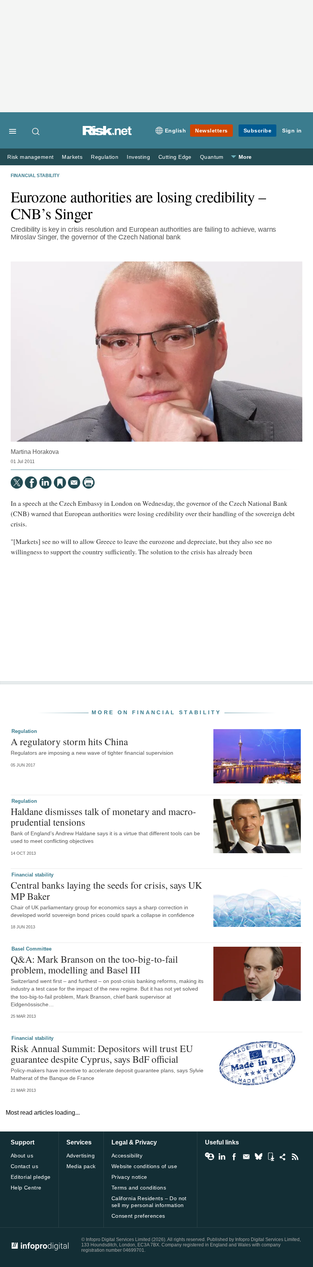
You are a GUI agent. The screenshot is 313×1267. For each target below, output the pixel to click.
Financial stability (35, 175)
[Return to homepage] (107, 133)
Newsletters (211, 131)
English (175, 131)
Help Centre (26, 1188)
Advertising (80, 1155)
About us (22, 1155)
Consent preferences (138, 1216)
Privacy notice (129, 1177)
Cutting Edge (175, 157)
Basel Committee (31, 949)
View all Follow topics (209, 1156)
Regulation (104, 157)
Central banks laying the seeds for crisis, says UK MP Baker (106, 890)
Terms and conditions (138, 1188)
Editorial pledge (31, 1177)
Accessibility (126, 1155)
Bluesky (258, 1156)
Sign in (292, 131)
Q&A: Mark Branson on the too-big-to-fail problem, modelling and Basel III (94, 964)
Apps (270, 1156)
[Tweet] (17, 482)
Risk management (30, 157)
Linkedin (221, 1156)
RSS (295, 1156)
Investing (138, 157)
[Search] (36, 131)
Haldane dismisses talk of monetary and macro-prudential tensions (103, 816)
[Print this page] (88, 482)
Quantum (212, 157)
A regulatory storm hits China (69, 741)
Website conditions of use (144, 1166)
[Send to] (74, 482)
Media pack (81, 1166)
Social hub (282, 1156)
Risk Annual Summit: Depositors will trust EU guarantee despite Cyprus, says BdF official (102, 1053)
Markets (72, 157)
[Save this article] (60, 482)
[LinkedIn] (45, 482)
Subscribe (258, 131)
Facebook (234, 1156)
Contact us (24, 1166)
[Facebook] (31, 482)
